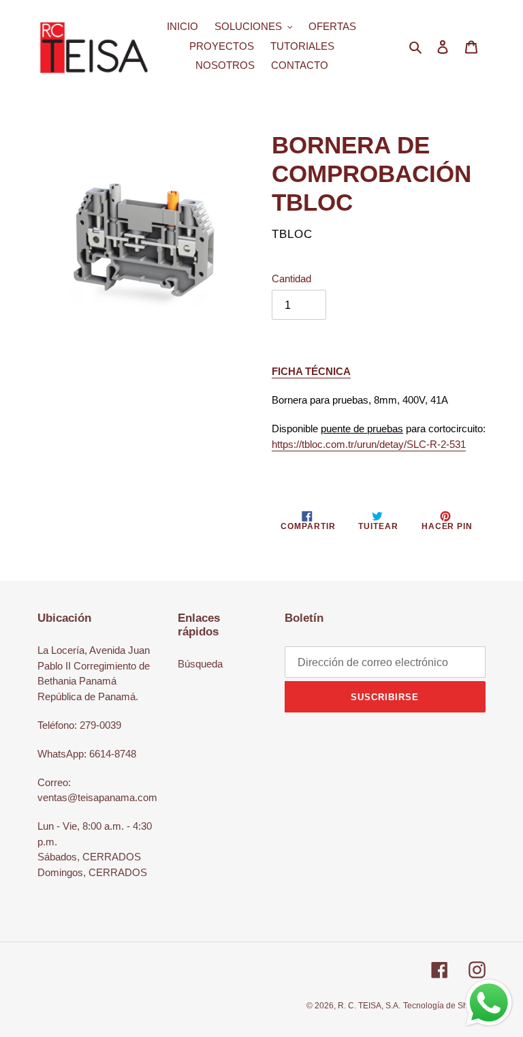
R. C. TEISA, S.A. (369, 1005)
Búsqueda (200, 664)
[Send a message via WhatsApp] (489, 1003)
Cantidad (291, 278)
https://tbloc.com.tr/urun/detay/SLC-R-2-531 (369, 444)
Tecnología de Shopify (444, 1005)
